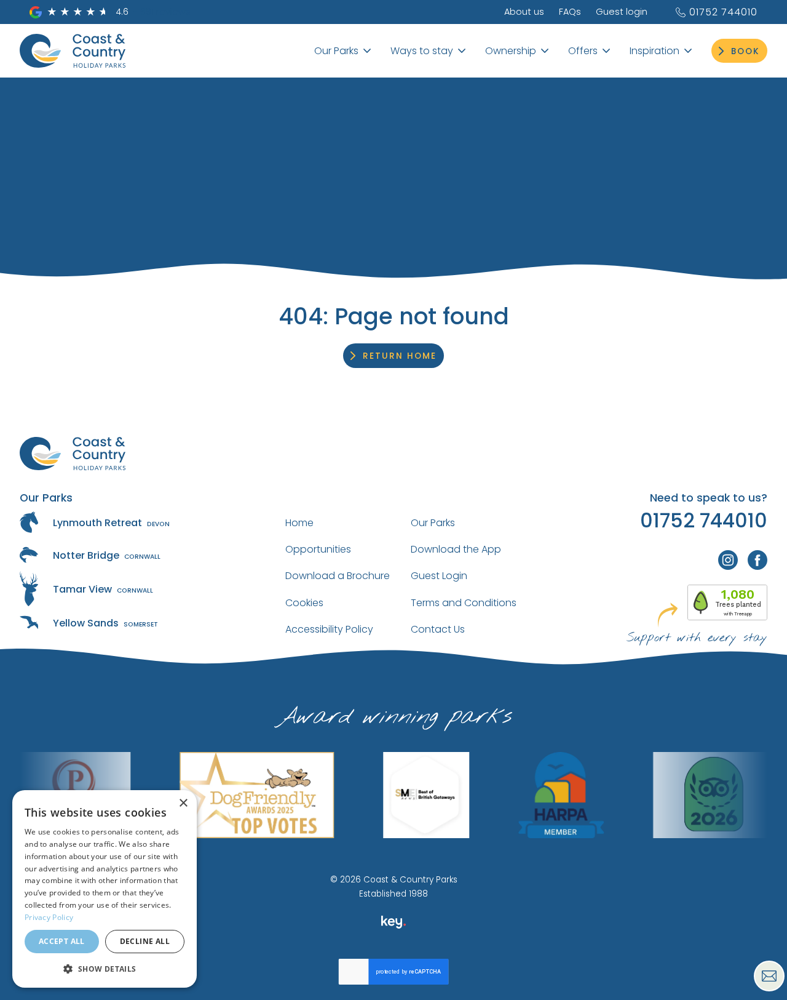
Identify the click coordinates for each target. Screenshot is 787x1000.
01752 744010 (723, 12)
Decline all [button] (145, 941)
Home (299, 523)
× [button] (183, 803)
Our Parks (433, 523)
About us (524, 12)
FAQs (570, 12)
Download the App (456, 549)
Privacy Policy (49, 917)
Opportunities (318, 549)
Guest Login (439, 576)
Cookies (304, 603)
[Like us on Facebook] (757, 560)
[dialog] (104, 889)
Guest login (621, 12)
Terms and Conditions (463, 603)
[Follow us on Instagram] (728, 560)
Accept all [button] (62, 941)
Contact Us (438, 629)
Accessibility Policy (329, 629)
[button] (104, 968)
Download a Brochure (337, 576)
